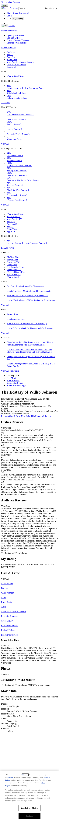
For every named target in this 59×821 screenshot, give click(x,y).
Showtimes (14, 371)
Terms (10, 777)
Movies (12, 25)
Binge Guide (12, 259)
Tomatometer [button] (12, 406)
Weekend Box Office (16, 272)
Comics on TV (13, 262)
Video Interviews (14, 269)
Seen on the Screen (15, 383)
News (11, 248)
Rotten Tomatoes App (16, 385)
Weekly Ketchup (14, 274)
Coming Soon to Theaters (18, 40)
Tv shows (5, 102)
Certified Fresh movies (16, 64)
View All (5, 144)
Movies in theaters (9, 31)
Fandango (11, 52)
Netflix (10, 54)
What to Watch (15, 76)
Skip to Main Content (10, 2)
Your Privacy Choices (29, 808)
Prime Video (12, 59)
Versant (25, 775)
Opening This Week (15, 35)
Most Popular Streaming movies (20, 62)
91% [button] (31, 406)
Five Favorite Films (15, 267)
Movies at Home (8, 47)
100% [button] (3, 406)
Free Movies (12, 378)
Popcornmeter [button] (40, 406)
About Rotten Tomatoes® (18, 13)
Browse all (11, 67)
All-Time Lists (13, 257)
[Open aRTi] (4, 5)
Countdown (12, 264)
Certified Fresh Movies (16, 43)
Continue (29, 816)
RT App (5, 248)
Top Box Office (13, 38)
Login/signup (18, 18)
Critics (9, 16)
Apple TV (11, 57)
